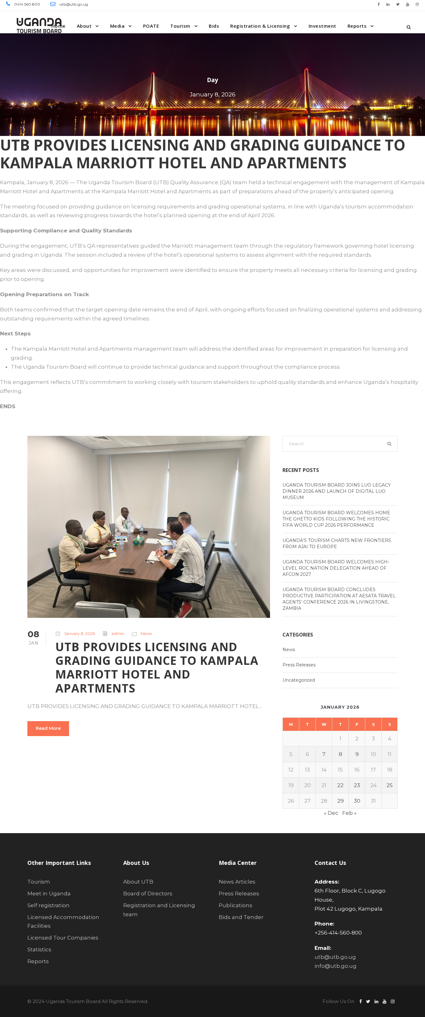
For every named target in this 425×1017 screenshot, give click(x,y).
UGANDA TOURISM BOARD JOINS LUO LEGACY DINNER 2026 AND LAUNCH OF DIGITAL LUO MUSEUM (337, 491)
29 (340, 801)
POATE (151, 26)
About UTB (138, 882)
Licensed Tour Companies (62, 938)
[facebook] (379, 4)
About (84, 26)
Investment (322, 26)
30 (357, 801)
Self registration (48, 905)
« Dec (331, 813)
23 (357, 785)
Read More (48, 728)
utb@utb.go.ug (335, 957)
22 (340, 785)
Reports (357, 26)
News (146, 633)
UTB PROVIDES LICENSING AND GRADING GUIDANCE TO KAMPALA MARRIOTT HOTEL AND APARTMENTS (157, 667)
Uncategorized (299, 680)
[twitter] (397, 4)
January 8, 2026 (79, 633)
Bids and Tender (241, 917)
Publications (235, 905)
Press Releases (299, 665)
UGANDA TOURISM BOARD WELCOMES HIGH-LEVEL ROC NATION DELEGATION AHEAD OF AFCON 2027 (336, 568)
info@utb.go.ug (336, 966)
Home (58, 26)
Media (117, 26)
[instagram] (417, 4)
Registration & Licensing (260, 26)
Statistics (39, 949)
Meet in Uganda (49, 893)
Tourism (180, 26)
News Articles (237, 882)
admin (117, 633)
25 (389, 785)
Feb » (349, 813)
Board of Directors (147, 893)
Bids (214, 26)
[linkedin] (388, 4)
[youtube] (407, 4)
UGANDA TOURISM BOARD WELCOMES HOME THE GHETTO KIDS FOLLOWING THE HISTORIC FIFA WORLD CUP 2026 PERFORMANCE (336, 519)
